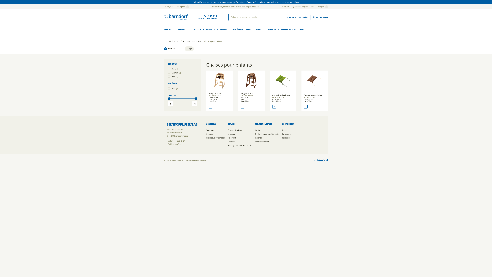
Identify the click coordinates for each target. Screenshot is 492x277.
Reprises (231, 141)
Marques (168, 29)
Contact (285, 6)
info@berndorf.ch (174, 144)
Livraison (231, 134)
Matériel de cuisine (241, 29)
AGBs (257, 130)
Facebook (286, 138)
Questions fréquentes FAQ (304, 6)
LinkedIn (285, 130)
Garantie (258, 138)
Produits (167, 41)
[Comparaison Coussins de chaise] (274, 106)
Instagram (286, 134)
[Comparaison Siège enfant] (210, 106)
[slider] (169, 98)
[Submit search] (270, 17)
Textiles (271, 29)
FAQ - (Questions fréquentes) (240, 145)
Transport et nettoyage (292, 29)
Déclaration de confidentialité (267, 134)
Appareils (182, 29)
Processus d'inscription (215, 138)
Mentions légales (262, 141)
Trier (190, 49)
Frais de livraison (235, 130)
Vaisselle (210, 29)
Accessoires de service (192, 41)
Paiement (232, 138)
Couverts (196, 29)
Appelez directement (208, 17)
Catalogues (168, 6)
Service (259, 29)
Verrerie (223, 29)
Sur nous (210, 130)
